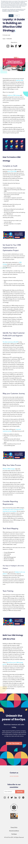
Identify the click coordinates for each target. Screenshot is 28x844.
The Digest (14, 834)
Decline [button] (16, 15)
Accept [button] (11, 15)
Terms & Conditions (14, 830)
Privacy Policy (14, 827)
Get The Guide (14, 743)
